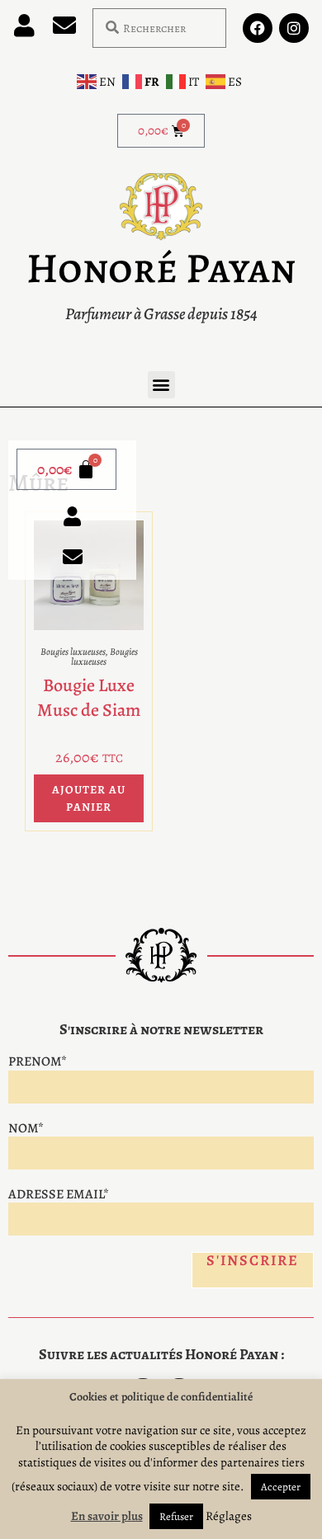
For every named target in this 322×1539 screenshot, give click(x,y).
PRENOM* (37, 1061)
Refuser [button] (176, 1516)
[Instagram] (294, 28)
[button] (161, 384)
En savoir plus (107, 1515)
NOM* (26, 1128)
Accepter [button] (281, 1487)
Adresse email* (58, 1194)
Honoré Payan (161, 268)
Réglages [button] (229, 1516)
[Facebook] (257, 28)
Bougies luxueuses (73, 651)
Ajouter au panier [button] (88, 798)
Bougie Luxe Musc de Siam (88, 698)
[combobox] (159, 28)
